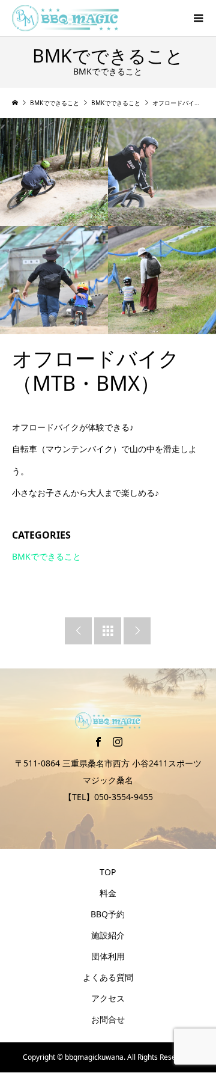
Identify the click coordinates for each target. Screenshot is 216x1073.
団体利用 (108, 956)
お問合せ (108, 1019)
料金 (108, 893)
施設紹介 (108, 935)
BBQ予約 (108, 914)
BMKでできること (46, 556)
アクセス (108, 998)
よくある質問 (108, 977)
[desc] (54, 172)
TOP (108, 872)
